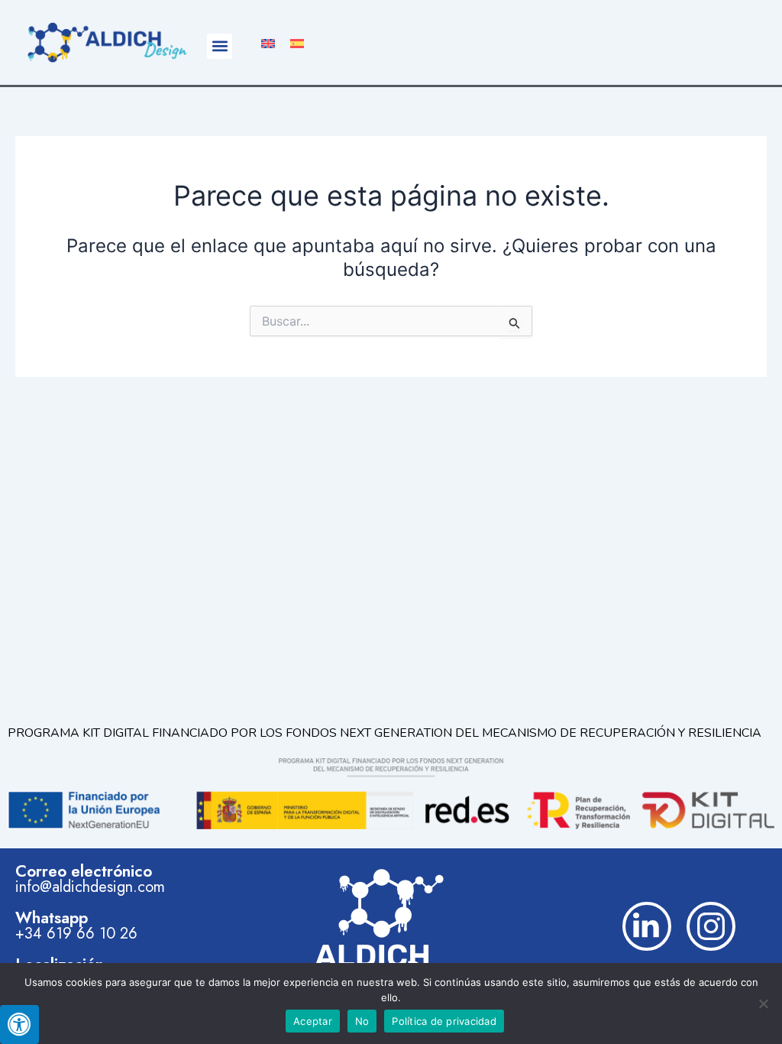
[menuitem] (268, 42)
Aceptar (312, 1021)
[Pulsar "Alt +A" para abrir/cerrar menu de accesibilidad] (19, 1024)
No (362, 1021)
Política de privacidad (444, 1021)
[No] (763, 1003)
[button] (219, 46)
